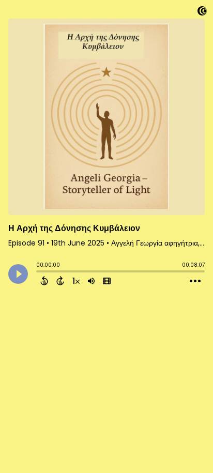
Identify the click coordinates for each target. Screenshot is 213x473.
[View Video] (107, 280)
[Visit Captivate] (202, 12)
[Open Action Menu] (195, 281)
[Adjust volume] (91, 280)
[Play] (18, 274)
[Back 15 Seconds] (44, 280)
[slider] (39, 272)
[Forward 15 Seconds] (60, 280)
